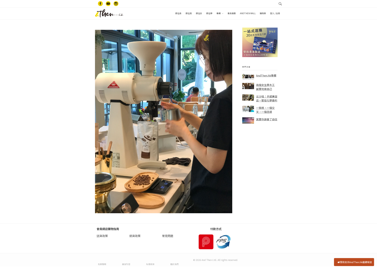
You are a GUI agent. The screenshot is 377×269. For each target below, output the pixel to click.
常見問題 (167, 236)
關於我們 (174, 264)
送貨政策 (102, 236)
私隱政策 (150, 264)
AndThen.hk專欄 (266, 75)
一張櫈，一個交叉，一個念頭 (265, 110)
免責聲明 (102, 264)
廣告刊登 (126, 264)
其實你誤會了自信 (266, 119)
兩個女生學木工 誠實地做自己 (265, 87)
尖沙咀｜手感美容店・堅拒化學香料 (266, 98)
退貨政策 (134, 236)
